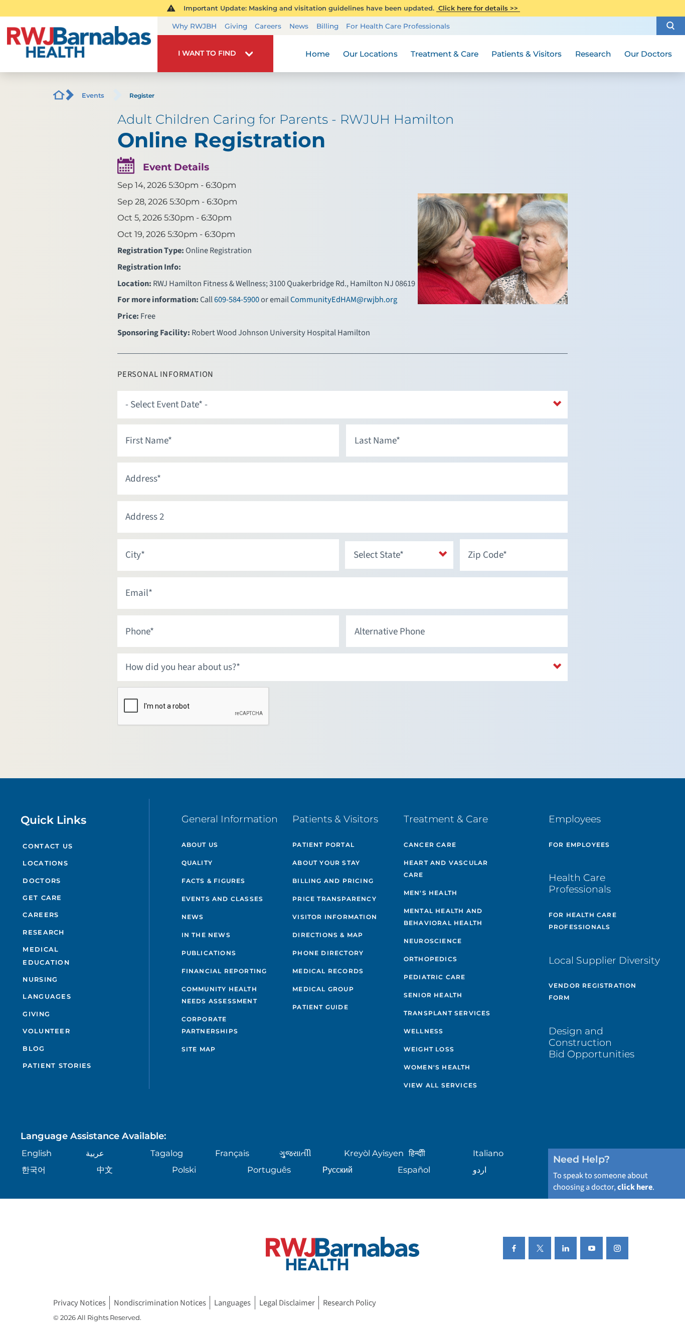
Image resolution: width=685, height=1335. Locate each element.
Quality (197, 862)
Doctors (42, 880)
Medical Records (328, 971)
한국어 (34, 1170)
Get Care (42, 898)
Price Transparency (334, 899)
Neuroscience (433, 941)
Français (232, 1153)
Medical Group (323, 989)
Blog (34, 1048)
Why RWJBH (194, 26)
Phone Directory (328, 953)
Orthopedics (430, 959)
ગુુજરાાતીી (295, 1153)
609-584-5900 (236, 300)
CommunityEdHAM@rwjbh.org (343, 300)
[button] (670, 26)
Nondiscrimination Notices (160, 1302)
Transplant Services (447, 1013)
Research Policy (349, 1302)
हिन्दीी (417, 1153)
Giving (236, 26)
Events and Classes (223, 899)
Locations (45, 863)
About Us (200, 844)
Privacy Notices (79, 1302)
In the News (206, 935)
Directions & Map (327, 935)
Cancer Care (430, 844)
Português (269, 1170)
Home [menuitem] (317, 54)
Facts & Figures (214, 880)
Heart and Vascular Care (446, 868)
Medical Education (46, 956)
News (298, 26)
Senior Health (433, 995)
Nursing (40, 979)
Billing (327, 26)
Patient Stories (57, 1065)
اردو (479, 1170)
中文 (105, 1170)
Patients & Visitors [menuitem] (526, 54)
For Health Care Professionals (398, 26)
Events (93, 95)
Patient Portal (323, 844)
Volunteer (46, 1031)
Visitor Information (334, 917)
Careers (268, 26)
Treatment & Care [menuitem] (444, 54)
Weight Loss (429, 1049)
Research (43, 932)
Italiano (488, 1153)
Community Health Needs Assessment (219, 995)
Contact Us (48, 846)
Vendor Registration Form (593, 991)
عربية (95, 1153)
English (37, 1153)
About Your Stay (326, 862)
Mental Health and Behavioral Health (443, 917)
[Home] (78, 44)
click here (634, 1187)
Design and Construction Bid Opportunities (591, 1042)
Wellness (424, 1031)
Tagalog (166, 1153)
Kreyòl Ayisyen (374, 1153)
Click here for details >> (478, 8)
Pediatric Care (435, 977)
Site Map (199, 1049)
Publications (209, 953)
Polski (184, 1170)
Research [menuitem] (593, 54)
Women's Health (437, 1067)
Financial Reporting (224, 971)
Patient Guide (320, 1007)
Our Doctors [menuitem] (648, 54)
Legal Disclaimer (287, 1302)
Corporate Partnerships (210, 1025)
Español (414, 1170)
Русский (337, 1170)
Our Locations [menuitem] (370, 54)
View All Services (440, 1085)
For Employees (579, 844)
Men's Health (430, 893)
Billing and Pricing (333, 880)
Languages (47, 996)
